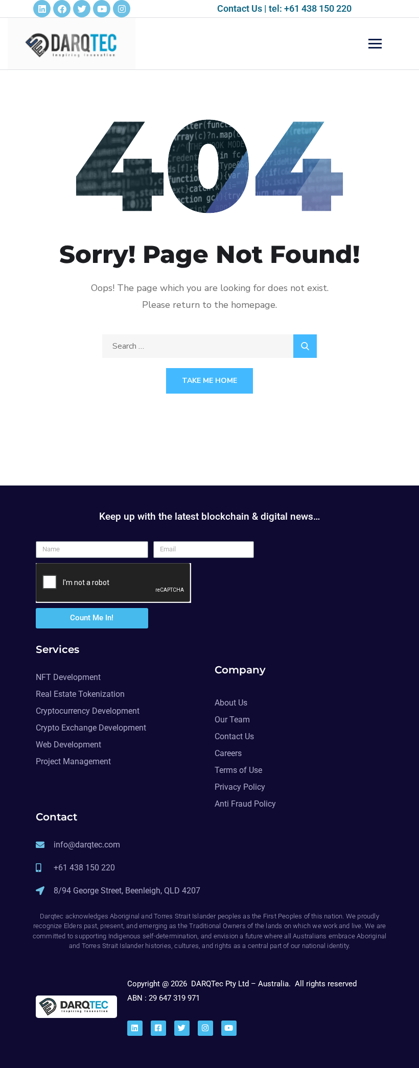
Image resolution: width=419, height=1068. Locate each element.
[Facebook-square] (158, 1028)
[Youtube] (101, 8)
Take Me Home (209, 380)
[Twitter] (81, 8)
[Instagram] (121, 8)
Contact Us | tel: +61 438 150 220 (284, 8)
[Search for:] (209, 346)
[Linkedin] (42, 8)
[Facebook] (62, 8)
